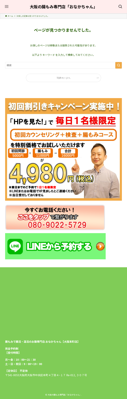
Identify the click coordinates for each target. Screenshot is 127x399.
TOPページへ (63, 78)
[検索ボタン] (120, 6)
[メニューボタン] (6, 6)
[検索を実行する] (118, 65)
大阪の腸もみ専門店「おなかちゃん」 (63, 7)
